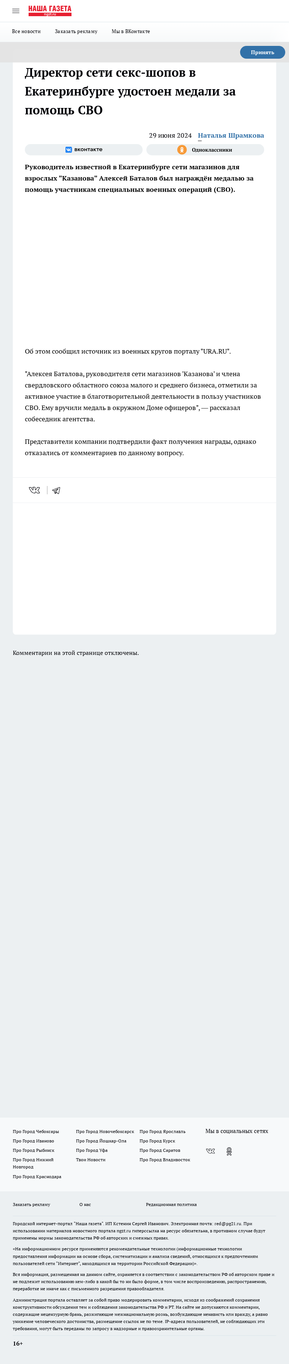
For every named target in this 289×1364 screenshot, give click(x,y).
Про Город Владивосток (165, 1159)
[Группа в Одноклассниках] (205, 149)
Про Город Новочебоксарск (105, 1131)
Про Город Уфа (92, 1150)
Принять (262, 52)
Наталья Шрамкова (231, 135)
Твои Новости (90, 1159)
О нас (85, 1204)
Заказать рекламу (76, 31)
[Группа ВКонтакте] (84, 149)
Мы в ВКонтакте (131, 31)
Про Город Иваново (33, 1141)
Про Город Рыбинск (33, 1150)
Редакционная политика (171, 1204)
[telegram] (58, 490)
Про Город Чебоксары (36, 1131)
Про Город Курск (157, 1141)
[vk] (35, 490)
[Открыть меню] (16, 10)
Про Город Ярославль (163, 1131)
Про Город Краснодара (37, 1176)
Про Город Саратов (160, 1150)
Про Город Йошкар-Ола (101, 1141)
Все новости (26, 31)
